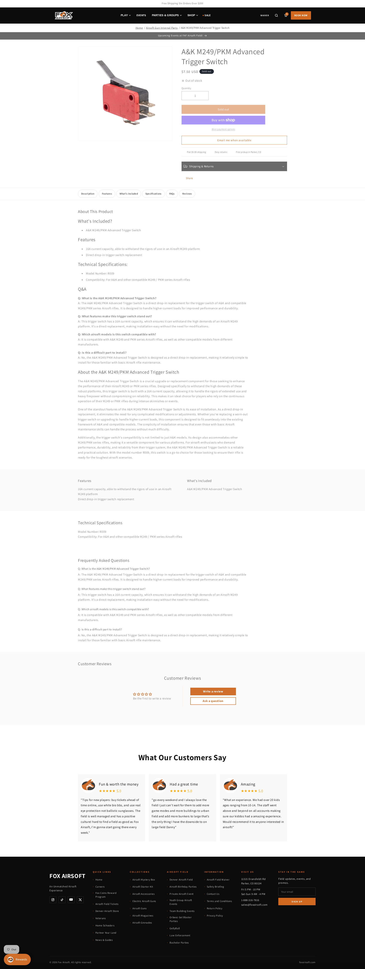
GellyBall (175, 928)
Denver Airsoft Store (107, 911)
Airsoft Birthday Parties (183, 886)
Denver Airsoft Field (181, 879)
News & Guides (104, 940)
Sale (208, 15)
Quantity (186, 88)
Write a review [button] (213, 691)
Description (87, 193)
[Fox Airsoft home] (63, 15)
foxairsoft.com (307, 962)
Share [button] (189, 178)
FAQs (172, 193)
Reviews (187, 193)
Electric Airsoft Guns (144, 901)
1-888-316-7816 (250, 900)
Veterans (100, 918)
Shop (191, 15)
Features (107, 193)
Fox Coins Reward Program (106, 894)
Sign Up (297, 901)
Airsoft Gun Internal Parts (162, 28)
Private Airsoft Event (182, 894)
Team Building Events (182, 911)
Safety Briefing (215, 886)
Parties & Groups (165, 15)
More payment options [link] (223, 129)
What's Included (129, 193)
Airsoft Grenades (142, 922)
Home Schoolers (104, 925)
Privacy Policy (215, 915)
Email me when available (234, 140)
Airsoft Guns (140, 908)
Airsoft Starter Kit (143, 886)
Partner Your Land (105, 932)
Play (124, 15)
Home (139, 28)
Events (141, 15)
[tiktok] (62, 899)
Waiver (264, 15)
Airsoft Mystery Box (144, 879)
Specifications (153, 193)
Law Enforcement (180, 935)
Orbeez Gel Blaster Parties (181, 919)
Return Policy (214, 908)
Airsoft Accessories (144, 894)
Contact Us (213, 894)
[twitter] (80, 899)
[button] (276, 15)
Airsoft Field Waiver (218, 879)
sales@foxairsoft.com (254, 904)
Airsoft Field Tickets (107, 904)
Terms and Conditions (219, 901)
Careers (100, 886)
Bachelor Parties (179, 942)
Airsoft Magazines (143, 915)
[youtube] (71, 899)
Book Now (301, 15)
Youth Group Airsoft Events (181, 902)
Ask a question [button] (213, 701)
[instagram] (52, 899)
